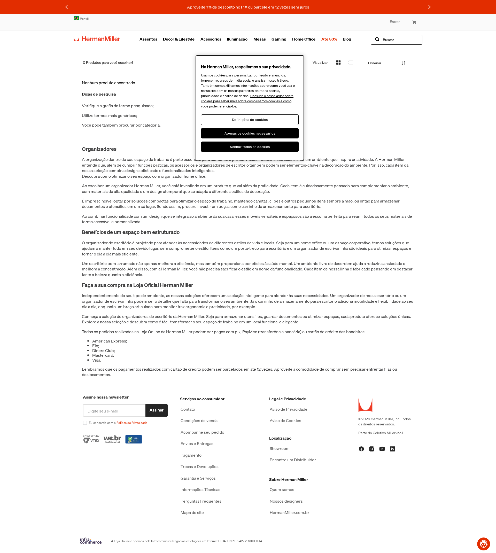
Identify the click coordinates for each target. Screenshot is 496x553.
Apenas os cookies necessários (249, 133)
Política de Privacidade (132, 422)
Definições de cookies (250, 119)
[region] (250, 107)
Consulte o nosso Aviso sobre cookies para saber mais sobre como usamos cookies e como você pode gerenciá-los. (247, 101)
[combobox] (396, 40)
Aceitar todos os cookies (250, 146)
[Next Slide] (429, 7)
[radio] (338, 62)
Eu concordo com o (118, 423)
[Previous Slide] (66, 7)
